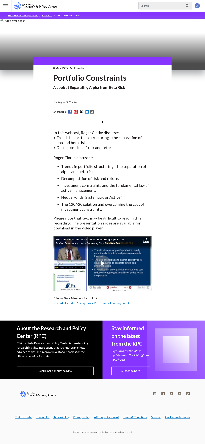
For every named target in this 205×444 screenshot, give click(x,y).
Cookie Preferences (177, 417)
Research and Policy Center (23, 15)
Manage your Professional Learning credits (104, 303)
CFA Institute (23, 417)
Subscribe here (130, 370)
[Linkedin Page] (154, 393)
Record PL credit (64, 303)
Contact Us (42, 417)
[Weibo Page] (179, 393)
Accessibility (61, 417)
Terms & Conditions (135, 417)
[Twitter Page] (171, 393)
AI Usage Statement (106, 417)
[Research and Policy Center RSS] (188, 393)
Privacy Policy (81, 417)
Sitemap (156, 417)
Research (47, 15)
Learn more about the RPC (55, 370)
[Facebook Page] (163, 393)
